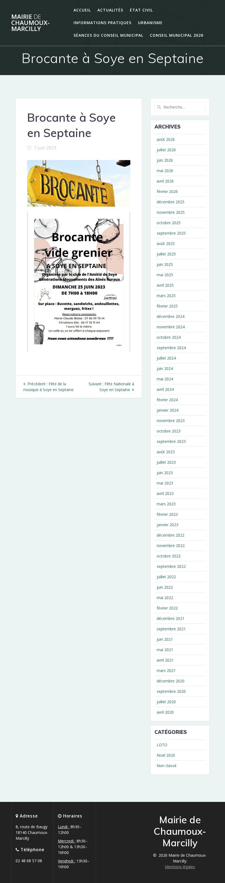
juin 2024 (165, 368)
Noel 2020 (166, 755)
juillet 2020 (166, 701)
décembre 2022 (170, 535)
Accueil (82, 10)
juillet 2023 (166, 462)
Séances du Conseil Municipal (108, 35)
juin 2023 (165, 472)
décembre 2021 (170, 618)
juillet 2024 (166, 358)
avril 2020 (165, 712)
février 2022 (167, 608)
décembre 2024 (170, 316)
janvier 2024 (167, 410)
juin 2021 (165, 639)
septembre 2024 (171, 347)
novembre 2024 (171, 326)
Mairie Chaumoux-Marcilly (30, 23)
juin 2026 (165, 160)
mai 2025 (165, 274)
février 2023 (167, 514)
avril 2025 (165, 285)
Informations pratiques (102, 22)
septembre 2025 (171, 233)
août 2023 (166, 451)
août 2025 (166, 243)
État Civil (141, 10)
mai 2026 (165, 170)
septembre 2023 (171, 441)
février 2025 (167, 306)
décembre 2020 (170, 680)
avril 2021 (165, 660)
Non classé (166, 765)
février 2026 (167, 191)
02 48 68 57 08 (29, 860)
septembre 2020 (171, 691)
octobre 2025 (169, 222)
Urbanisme (150, 22)
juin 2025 (165, 264)
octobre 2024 (169, 337)
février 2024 (167, 399)
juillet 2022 (166, 576)
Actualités (110, 10)
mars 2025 (166, 295)
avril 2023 (165, 493)
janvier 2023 (167, 524)
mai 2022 (165, 597)
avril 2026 (165, 181)
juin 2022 (165, 587)
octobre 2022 (169, 556)
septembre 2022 (171, 566)
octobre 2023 (169, 431)
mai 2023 (165, 483)
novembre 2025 (171, 212)
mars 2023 (166, 503)
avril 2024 (165, 389)
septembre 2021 (171, 628)
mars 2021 (166, 670)
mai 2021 (165, 649)
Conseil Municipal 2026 (176, 35)
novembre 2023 (171, 420)
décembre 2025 (170, 201)
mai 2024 (165, 378)
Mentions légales (180, 866)
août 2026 (166, 139)
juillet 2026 (166, 149)
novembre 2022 (171, 545)
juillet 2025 (166, 254)
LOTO (162, 744)
